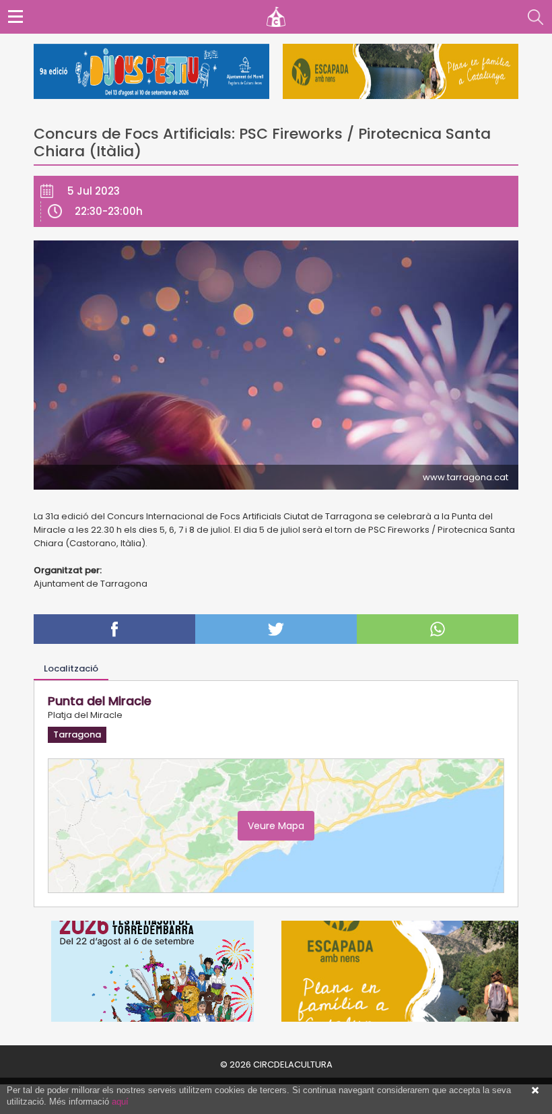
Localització (71, 668)
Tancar (535, 1090)
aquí (120, 1101)
